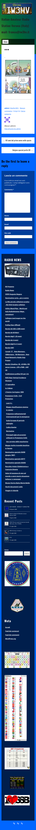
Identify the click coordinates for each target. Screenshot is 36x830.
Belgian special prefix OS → (23, 150)
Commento (9, 190)
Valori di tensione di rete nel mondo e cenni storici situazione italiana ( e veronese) (17, 476)
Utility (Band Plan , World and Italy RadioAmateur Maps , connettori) (16, 311)
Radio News (9, 290)
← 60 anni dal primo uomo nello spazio (17, 140)
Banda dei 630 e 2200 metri (15, 329)
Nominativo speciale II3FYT (15, 459)
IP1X (11, 537)
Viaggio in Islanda (11, 491)
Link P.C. (9, 403)
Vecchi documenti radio (14, 487)
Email (6, 224)
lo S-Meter (9, 388)
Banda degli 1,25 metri (13, 336)
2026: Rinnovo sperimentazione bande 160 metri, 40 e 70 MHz (19, 523)
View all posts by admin (12, 129)
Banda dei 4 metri (11, 340)
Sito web (7, 233)
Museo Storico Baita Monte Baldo (17, 483)
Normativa (10, 431)
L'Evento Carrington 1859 (14, 392)
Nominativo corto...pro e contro (17, 298)
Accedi (7, 627)
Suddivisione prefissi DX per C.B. (17, 374)
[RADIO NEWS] (17, 277)
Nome (6, 216)
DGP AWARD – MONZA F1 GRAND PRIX (19, 507)
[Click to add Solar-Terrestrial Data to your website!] (17, 788)
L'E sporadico (10, 384)
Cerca (6, 550)
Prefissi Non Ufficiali (12, 325)
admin (6, 108)
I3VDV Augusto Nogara (13, 294)
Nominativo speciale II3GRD (15, 463)
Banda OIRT (9, 348)
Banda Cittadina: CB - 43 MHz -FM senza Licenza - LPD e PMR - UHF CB (17, 367)
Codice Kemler (11, 427)
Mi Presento (9, 287)
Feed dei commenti (12, 635)
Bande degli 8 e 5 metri (13, 344)
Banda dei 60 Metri (12, 333)
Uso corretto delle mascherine (17, 442)
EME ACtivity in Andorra (16, 530)
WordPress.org (10, 639)
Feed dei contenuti (12, 631)
